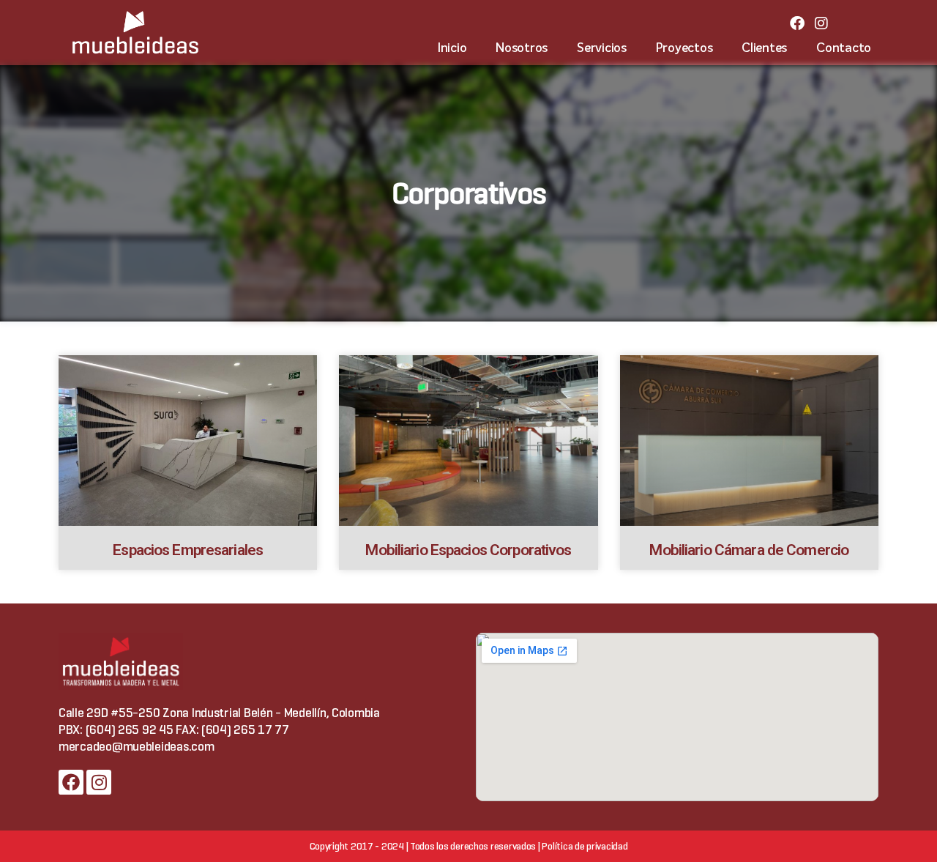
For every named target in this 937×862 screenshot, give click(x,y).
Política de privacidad (584, 846)
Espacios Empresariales (188, 550)
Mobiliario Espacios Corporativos (468, 550)
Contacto (843, 48)
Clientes (764, 48)
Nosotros (522, 48)
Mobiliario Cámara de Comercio (748, 550)
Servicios (602, 48)
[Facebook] (797, 23)
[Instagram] (821, 23)
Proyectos (684, 48)
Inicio (452, 48)
